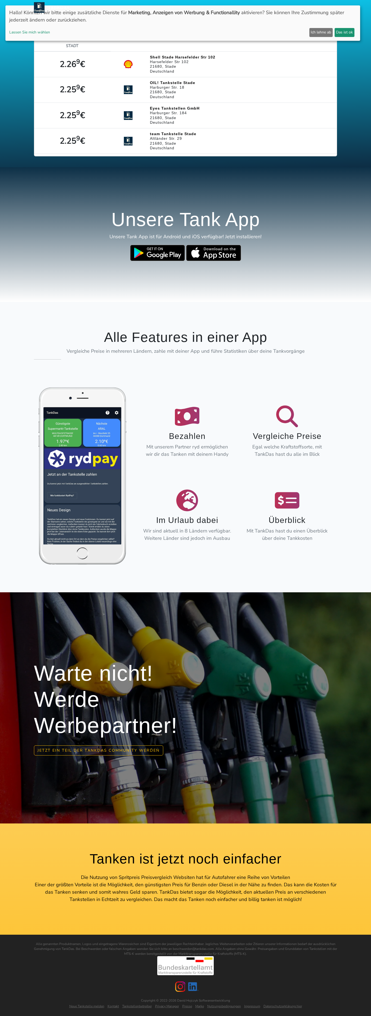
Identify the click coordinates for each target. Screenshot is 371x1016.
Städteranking (212, 7)
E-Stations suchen (251, 7)
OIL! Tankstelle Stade (172, 82)
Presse (187, 1006)
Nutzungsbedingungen (224, 1006)
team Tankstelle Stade (173, 134)
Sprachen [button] (322, 7)
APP (170, 7)
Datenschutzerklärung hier (282, 1006)
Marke (199, 1006)
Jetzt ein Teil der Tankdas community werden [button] (98, 750)
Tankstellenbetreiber (137, 1006)
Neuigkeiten (150, 7)
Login (280, 7)
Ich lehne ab (321, 32)
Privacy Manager (167, 1006)
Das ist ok (344, 32)
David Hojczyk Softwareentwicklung (203, 1000)
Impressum (252, 1006)
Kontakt (113, 1006)
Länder (185, 7)
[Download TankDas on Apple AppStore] (213, 253)
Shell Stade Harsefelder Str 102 (182, 57)
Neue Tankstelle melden (86, 1006)
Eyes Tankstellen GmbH (175, 108)
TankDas (57, 7)
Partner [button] (298, 7)
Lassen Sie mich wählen (29, 32)
